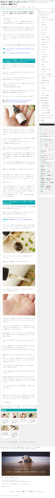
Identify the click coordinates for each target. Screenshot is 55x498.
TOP (12, 447)
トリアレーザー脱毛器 (46, 112)
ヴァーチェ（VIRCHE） (6, 19)
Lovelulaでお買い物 (45, 80)
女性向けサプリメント (46, 173)
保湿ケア (43, 166)
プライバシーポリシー (40, 491)
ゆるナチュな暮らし (45, 107)
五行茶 (43, 59)
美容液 (52, 182)
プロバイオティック (43, 153)
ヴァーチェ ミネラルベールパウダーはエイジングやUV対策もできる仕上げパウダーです (32, 421)
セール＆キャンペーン (46, 137)
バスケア (50, 141)
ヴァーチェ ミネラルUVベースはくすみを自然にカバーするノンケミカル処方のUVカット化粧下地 (5, 421)
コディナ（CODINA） (45, 95)
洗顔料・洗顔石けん (46, 179)
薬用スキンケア (44, 189)
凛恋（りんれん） (45, 56)
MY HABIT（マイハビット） (47, 69)
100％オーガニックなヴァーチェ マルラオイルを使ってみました (20, 100)
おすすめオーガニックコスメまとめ (47, 115)
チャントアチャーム (45, 27)
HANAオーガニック (45, 17)
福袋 (49, 180)
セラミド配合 (43, 134)
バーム (42, 143)
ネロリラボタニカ (45, 61)
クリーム (52, 130)
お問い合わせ (33, 491)
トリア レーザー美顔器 (46, 110)
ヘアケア (44, 155)
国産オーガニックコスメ (45, 14)
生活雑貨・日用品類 (45, 105)
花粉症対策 (48, 188)
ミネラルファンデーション (46, 159)
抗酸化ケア (50, 175)
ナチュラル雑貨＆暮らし (45, 102)
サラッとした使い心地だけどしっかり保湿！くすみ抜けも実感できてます (18, 52)
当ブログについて (19, 491)
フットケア (51, 148)
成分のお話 (43, 175)
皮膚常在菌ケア (43, 180)
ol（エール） (44, 66)
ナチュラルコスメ (44, 32)
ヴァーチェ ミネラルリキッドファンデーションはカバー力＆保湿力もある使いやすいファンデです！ (14, 421)
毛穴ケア (43, 177)
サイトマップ (26, 491)
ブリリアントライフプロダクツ (46, 151)
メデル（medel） (45, 54)
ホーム (13, 491)
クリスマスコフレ (44, 130)
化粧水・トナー (46, 169)
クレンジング (44, 132)
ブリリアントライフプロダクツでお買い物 (47, 77)
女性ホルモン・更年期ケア (46, 171)
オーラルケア (43, 127)
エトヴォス (44, 34)
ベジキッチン (44, 71)
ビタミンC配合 (44, 145)
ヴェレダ (43, 85)
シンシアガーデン (44, 49)
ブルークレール (44, 29)
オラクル (43, 22)
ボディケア (44, 157)
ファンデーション (44, 148)
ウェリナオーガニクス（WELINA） (48, 19)
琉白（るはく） (44, 24)
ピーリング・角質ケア (44, 146)
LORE (43, 64)
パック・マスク (49, 143)
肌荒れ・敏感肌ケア (46, 186)
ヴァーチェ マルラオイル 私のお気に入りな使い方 (17, 101)
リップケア (43, 164)
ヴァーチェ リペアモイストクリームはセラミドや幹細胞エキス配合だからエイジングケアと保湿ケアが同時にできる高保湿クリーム (14, 434)
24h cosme (44, 44)
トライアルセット (47, 139)
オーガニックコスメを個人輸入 (46, 74)
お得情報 (42, 120)
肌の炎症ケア (43, 184)
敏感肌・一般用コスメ (44, 100)
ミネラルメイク (46, 162)
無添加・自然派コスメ (44, 97)
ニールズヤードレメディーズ (47, 90)
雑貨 (42, 191)
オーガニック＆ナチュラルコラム (46, 117)
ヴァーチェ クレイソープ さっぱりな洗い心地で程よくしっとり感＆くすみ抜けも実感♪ (5, 434)
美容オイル (8, 402)
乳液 (48, 164)
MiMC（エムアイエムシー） (47, 39)
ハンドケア (43, 141)
